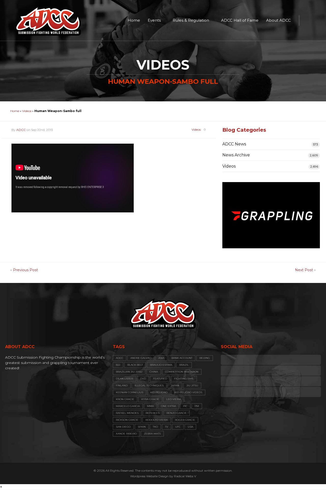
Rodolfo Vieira (156, 419)
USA (190, 426)
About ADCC (278, 20)
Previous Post (25, 270)
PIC (185, 406)
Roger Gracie (185, 419)
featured (160, 378)
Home (134, 20)
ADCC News (234, 144)
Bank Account (181, 358)
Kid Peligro (158, 392)
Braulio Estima (161, 364)
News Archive (236, 155)
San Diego (123, 426)
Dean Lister (124, 378)
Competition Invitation (181, 371)
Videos (26, 111)
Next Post (304, 270)
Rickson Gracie (127, 419)
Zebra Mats (152, 433)
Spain (142, 426)
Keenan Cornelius (129, 392)
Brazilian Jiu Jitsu (129, 371)
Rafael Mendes (127, 413)
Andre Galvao (140, 358)
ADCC (21, 130)
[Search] (306, 20)
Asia (161, 358)
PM (197, 406)
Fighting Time (184, 378)
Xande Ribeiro (126, 433)
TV (166, 426)
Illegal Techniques (149, 385)
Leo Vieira (173, 399)
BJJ (118, 364)
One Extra (168, 406)
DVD (143, 378)
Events (154, 20)
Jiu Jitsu (192, 385)
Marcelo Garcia (128, 406)
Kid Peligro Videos (188, 392)
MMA (150, 406)
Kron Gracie (125, 399)
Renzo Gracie (177, 413)
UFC (178, 426)
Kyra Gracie (150, 399)
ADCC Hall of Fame (240, 20)
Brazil (184, 364)
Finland (122, 385)
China (154, 371)
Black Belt (135, 364)
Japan (175, 385)
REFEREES (152, 413)
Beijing (204, 358)
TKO (155, 426)
